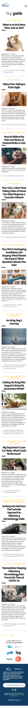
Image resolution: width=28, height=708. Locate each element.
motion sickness (16, 490)
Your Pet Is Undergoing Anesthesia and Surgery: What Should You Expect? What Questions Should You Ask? (14, 257)
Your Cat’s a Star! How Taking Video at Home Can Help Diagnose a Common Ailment (14, 192)
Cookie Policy (19, 694)
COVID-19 (6, 554)
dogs (14, 305)
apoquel (18, 365)
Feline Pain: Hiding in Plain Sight (14, 85)
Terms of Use (14, 695)
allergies (13, 365)
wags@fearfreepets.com (17, 693)
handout (11, 70)
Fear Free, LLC (16, 700)
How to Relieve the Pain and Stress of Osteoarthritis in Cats (13, 139)
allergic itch (7, 365)
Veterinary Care (16, 20)
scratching (21, 70)
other (11, 433)
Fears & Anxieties (16, 314)
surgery (6, 306)
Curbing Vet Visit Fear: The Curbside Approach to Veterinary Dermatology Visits (14, 512)
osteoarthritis (9, 124)
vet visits (10, 306)
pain (14, 124)
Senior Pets (10, 132)
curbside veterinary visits (16, 554)
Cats (8, 79)
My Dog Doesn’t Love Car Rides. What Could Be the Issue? (14, 450)
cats (5, 176)
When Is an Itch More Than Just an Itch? (14, 26)
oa (4, 124)
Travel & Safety (14, 443)
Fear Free (6, 70)
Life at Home (22, 441)
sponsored (6, 72)
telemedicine (7, 625)
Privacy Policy (11, 694)
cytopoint (23, 365)
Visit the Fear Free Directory (13, 685)
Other (12, 245)
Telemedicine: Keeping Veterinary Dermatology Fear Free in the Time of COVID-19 (14, 574)
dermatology (7, 366)
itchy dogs (6, 433)
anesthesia (7, 305)
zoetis (11, 72)
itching (16, 70)
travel (11, 492)
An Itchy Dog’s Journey (14, 321)
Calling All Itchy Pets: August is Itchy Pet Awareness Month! (14, 385)
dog (12, 366)
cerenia (6, 490)
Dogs (8, 20)
